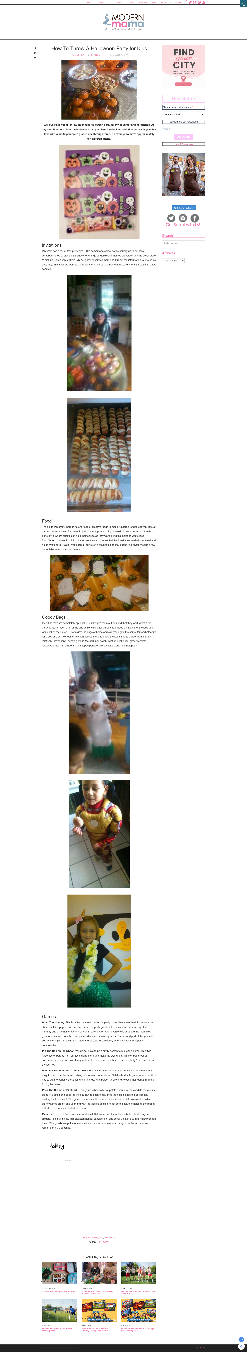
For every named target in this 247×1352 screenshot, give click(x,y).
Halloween (103, 1242)
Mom (118, 2)
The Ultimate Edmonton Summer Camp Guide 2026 (138, 1292)
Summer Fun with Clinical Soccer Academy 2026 (57, 1329)
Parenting (129, 2)
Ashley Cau (79, 55)
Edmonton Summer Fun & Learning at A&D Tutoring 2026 (138, 1329)
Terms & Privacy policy (183, 144)
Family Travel (143, 2)
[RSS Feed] (203, 2)
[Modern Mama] (123, 20)
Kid (101, 1237)
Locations (90, 2)
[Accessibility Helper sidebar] (243, 3)
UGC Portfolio (166, 2)
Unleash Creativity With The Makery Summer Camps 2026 (97, 1292)
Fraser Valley (90, 1237)
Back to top (199, 1348)
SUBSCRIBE (184, 137)
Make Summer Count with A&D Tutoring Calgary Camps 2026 (95, 1329)
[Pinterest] (199, 2)
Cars (154, 2)
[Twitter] (190, 2)
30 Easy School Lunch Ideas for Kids (58, 1291)
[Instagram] (194, 2)
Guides (109, 2)
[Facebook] (186, 2)
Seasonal (109, 1237)
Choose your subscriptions (177, 107)
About (101, 2)
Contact (178, 2)
